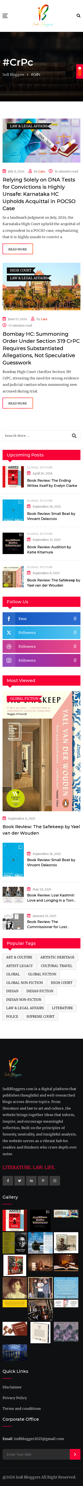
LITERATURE (62, 1008)
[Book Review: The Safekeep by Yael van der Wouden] (13, 576)
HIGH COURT (61, 983)
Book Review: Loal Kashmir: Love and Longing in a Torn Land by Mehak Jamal (51, 900)
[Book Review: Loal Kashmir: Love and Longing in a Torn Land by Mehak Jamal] (13, 895)
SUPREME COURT (40, 1017)
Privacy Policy (15, 1398)
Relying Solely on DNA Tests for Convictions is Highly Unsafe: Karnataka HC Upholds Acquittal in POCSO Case (39, 194)
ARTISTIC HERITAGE (57, 957)
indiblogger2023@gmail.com (39, 1439)
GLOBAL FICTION (39, 467)
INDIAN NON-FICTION (23, 1000)
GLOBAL (13, 974)
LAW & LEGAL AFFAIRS (25, 1008)
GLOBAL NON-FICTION (24, 983)
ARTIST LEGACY (19, 966)
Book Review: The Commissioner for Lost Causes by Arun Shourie (47, 927)
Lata (41, 171)
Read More (17, 249)
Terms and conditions (22, 1408)
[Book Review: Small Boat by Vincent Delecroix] (13, 510)
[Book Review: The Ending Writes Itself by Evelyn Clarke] (13, 476)
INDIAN (12, 991)
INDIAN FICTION (39, 991)
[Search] (78, 15)
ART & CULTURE (19, 957)
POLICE (12, 1017)
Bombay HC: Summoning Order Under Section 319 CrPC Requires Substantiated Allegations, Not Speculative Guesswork (41, 348)
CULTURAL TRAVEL (56, 966)
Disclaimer (12, 1387)
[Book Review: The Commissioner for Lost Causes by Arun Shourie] (13, 922)
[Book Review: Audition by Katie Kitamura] (13, 543)
